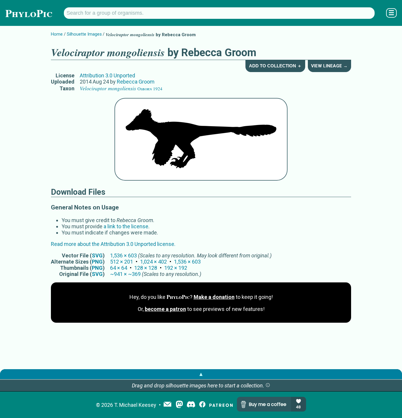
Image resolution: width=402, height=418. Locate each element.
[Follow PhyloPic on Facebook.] (202, 405)
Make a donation (214, 297)
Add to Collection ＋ (275, 65)
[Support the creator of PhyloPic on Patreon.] (221, 405)
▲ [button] (201, 374)
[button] (267, 385)
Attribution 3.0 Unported (107, 75)
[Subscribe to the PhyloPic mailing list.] (167, 404)
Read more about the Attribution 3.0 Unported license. (113, 244)
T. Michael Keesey (135, 405)
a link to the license (126, 226)
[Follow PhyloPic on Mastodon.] (179, 405)
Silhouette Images (84, 34)
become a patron (165, 309)
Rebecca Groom (136, 82)
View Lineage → (329, 66)
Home (57, 34)
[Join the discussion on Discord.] (191, 405)
